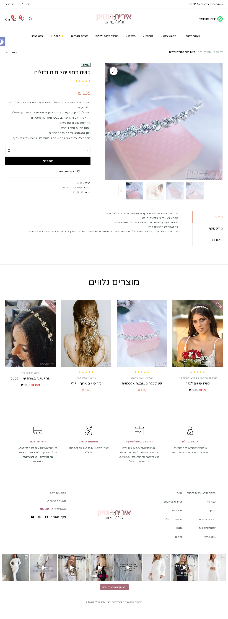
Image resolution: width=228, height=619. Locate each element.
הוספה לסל (48, 161)
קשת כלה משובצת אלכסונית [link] (142, 383)
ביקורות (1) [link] (216, 240)
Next (208, 190)
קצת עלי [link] (26, 4)
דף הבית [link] (218, 52)
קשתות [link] (78, 187)
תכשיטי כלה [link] (204, 52)
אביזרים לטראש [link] (208, 377)
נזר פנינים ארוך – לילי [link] (86, 383)
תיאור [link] (219, 217)
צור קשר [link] (9, 4)
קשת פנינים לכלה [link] (197, 383)
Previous (121, 190)
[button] (114, 71)
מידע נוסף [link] (216, 228)
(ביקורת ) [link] (84, 85)
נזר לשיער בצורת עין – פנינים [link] (30, 378)
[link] (211, 19)
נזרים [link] (93, 377)
